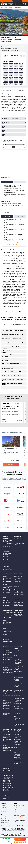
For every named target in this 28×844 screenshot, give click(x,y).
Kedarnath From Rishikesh (6, 699)
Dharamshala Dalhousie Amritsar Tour (8, 638)
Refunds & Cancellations (19, 805)
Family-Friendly (17, 39)
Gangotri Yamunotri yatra (18, 588)
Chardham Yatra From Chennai (7, 603)
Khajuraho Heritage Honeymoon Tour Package (18, 673)
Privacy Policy (4, 816)
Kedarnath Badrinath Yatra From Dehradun (18, 592)
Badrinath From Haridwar (6, 575)
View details (11, 464)
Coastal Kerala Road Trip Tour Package (8, 550)
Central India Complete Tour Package (8, 778)
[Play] (13, 147)
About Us (3, 805)
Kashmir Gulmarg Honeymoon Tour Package (17, 664)
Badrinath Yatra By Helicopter (7, 619)
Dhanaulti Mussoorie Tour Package (7, 670)
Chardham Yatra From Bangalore (7, 600)
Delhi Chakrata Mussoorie (6, 557)
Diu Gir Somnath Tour (7, 641)
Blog (2, 809)
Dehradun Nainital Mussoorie (7, 554)
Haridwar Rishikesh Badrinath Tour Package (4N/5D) (19, 543)
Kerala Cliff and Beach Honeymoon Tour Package (18, 668)
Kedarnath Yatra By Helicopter (7, 703)
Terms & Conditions (5, 820)
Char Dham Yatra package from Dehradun (8, 590)
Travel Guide (3, 811)
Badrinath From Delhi (18, 706)
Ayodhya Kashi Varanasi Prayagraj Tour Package (8, 613)
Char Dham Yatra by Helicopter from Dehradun (7, 583)
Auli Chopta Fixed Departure (17, 737)
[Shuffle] (3, 147)
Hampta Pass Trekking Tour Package (7, 565)
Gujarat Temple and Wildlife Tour (7, 798)
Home (2, 7)
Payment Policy (16, 244)
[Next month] (24, 56)
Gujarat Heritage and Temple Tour (7, 794)
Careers (15, 807)
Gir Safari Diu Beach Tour (8, 787)
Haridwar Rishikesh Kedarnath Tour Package (8, 694)
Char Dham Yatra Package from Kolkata (7, 593)
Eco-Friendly (10, 39)
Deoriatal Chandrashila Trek (18, 751)
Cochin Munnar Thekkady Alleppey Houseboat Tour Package (7, 632)
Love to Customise (20, 842)
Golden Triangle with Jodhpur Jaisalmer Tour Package (18, 616)
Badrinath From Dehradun (17, 704)
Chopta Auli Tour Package (6, 655)
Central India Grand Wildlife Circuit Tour (7, 781)
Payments (16, 809)
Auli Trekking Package (7, 652)
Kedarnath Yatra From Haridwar (7, 709)
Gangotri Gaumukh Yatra (18, 582)
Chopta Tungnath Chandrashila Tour (7, 660)
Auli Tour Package (7, 650)
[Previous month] (21, 56)
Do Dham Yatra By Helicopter (17, 579)
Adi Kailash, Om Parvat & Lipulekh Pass (8, 541)
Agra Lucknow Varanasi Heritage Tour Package (8, 544)
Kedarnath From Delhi (7, 697)
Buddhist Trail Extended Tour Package (8, 547)
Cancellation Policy (8, 244)
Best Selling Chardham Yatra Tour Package (8, 579)
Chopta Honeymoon (7, 657)
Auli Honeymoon (6, 648)
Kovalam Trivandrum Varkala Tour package (18, 676)
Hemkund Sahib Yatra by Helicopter (8, 748)
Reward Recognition (5, 822)
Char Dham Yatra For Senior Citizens (7, 587)
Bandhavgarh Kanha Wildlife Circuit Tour (7, 771)
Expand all (24, 115)
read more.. (4, 416)
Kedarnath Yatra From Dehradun (7, 706)
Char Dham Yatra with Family (7, 596)
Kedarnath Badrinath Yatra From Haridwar (18, 598)
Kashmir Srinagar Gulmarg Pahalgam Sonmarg (18, 762)
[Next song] (19, 147)
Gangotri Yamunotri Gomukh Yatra (18, 585)
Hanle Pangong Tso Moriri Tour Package (7, 568)
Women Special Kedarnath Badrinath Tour (18, 606)
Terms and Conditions (15, 242)
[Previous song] (7, 147)
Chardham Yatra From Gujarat (7, 606)
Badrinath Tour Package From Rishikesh (19, 539)
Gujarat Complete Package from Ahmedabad (7, 791)
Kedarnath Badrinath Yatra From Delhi (18, 595)
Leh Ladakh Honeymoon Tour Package (17, 681)
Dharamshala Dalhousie (8, 636)
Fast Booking (4, 39)
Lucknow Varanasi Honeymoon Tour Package (18, 685)
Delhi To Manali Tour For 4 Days (8, 560)
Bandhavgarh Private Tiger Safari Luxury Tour (8, 774)
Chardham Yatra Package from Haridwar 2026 (19, 724)
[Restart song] (24, 147)
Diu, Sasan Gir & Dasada (8, 563)
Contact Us (3, 807)
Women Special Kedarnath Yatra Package (6, 713)
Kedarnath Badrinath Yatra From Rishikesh (18, 601)
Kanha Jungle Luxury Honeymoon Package (18, 659)
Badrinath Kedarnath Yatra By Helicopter (18, 575)
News (15, 811)
